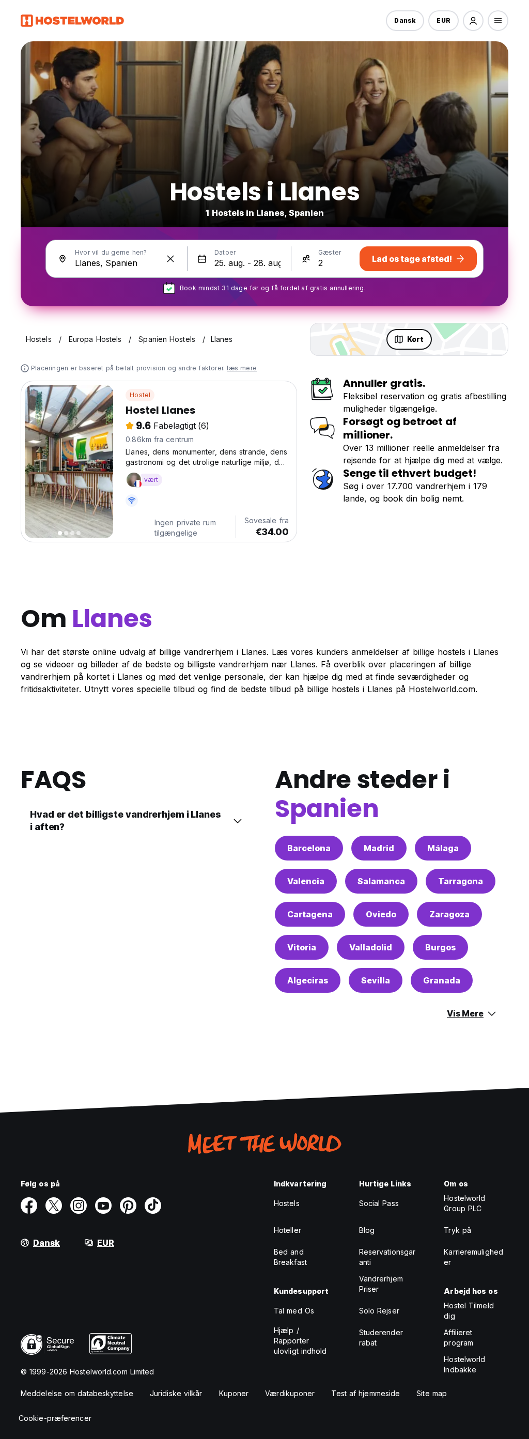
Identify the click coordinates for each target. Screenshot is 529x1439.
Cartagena (310, 914)
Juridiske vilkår (176, 1393)
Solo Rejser (379, 1310)
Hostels (287, 1203)
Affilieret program (458, 1337)
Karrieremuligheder (473, 1256)
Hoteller (287, 1230)
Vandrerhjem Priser (381, 1283)
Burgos (440, 947)
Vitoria (301, 947)
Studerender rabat (381, 1337)
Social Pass (379, 1203)
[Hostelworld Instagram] (78, 1205)
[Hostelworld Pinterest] (128, 1205)
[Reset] (170, 258)
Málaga (443, 848)
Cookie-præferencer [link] (55, 1418)
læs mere (242, 368)
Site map (431, 1393)
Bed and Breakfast (290, 1256)
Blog (367, 1230)
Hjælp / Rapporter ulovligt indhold (300, 1340)
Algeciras (307, 980)
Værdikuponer (290, 1393)
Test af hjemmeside (365, 1393)
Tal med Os (294, 1310)
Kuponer (234, 1393)
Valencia (305, 881)
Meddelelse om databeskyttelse (77, 1393)
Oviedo (381, 914)
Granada (441, 980)
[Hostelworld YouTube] (103, 1205)
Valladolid (370, 947)
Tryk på (457, 1230)
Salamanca (381, 881)
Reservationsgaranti (387, 1256)
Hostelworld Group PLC (464, 1203)
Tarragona (460, 881)
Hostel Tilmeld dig (468, 1310)
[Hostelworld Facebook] (29, 1205)
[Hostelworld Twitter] (53, 1205)
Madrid (379, 848)
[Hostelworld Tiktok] (153, 1205)
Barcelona (309, 848)
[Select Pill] (473, 20)
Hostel (140, 395)
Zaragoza (449, 914)
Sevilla (375, 980)
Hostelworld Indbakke (464, 1364)
